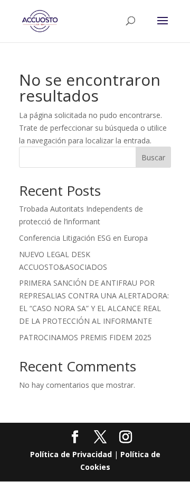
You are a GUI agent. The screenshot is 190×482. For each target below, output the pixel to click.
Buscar (153, 157)
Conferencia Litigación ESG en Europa (83, 238)
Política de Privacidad (71, 454)
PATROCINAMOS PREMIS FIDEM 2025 (85, 337)
